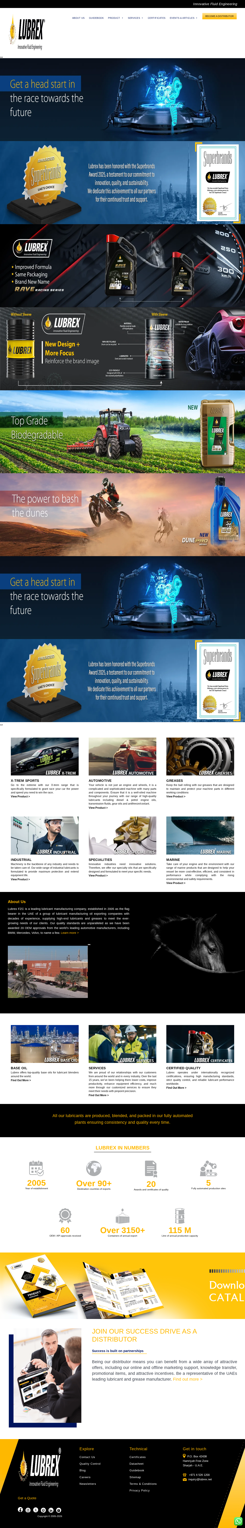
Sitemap (135, 1477)
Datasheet (137, 1463)
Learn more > (70, 932)
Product (114, 18)
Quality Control (90, 1463)
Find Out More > (21, 1080)
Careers (85, 1477)
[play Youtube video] (89, 944)
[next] (1, 724)
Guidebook (96, 18)
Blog (83, 1470)
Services (134, 18)
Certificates (157, 18)
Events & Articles (182, 18)
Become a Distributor (219, 16)
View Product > (20, 796)
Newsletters (88, 1483)
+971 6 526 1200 (199, 1474)
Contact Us (87, 1457)
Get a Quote (27, 1498)
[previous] (1, 57)
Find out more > (187, 1379)
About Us (78, 18)
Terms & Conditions (143, 1483)
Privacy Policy (140, 1490)
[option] (122, 182)
